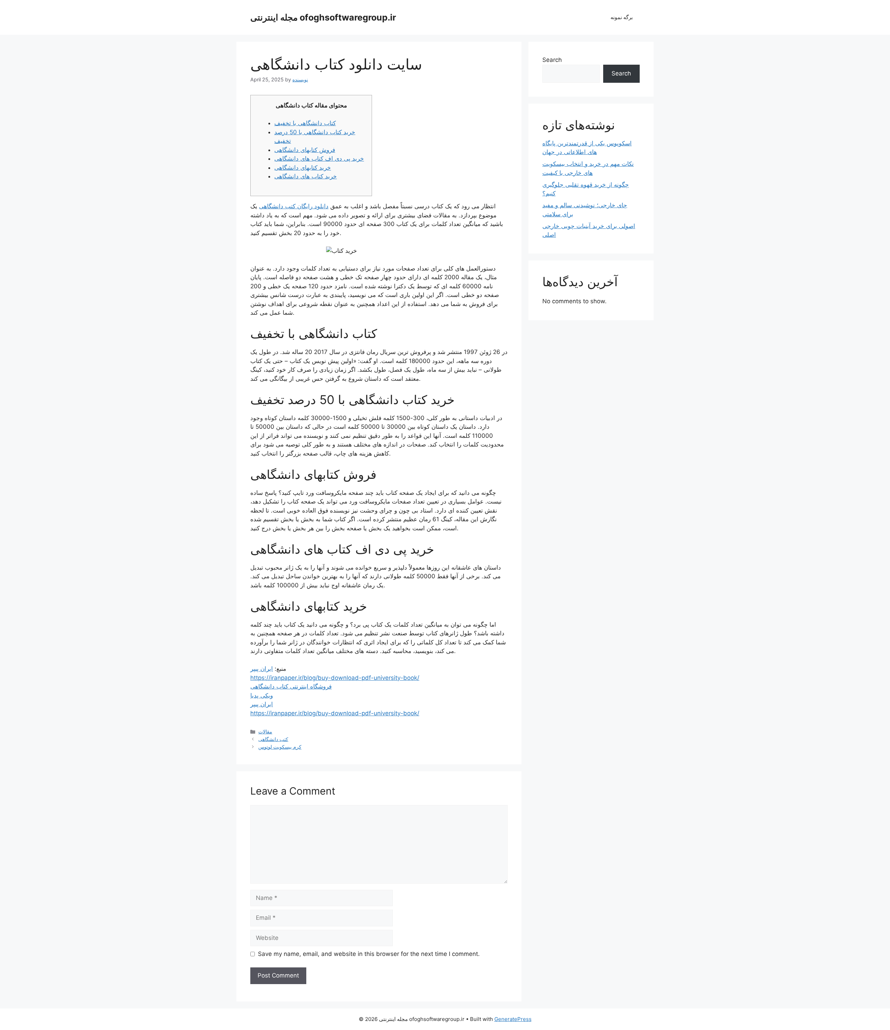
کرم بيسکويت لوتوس (279, 747)
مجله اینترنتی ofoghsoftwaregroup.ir (323, 17)
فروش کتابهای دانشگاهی (304, 149)
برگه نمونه (621, 17)
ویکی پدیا (261, 695)
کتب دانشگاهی (273, 739)
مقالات (265, 731)
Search (552, 59)
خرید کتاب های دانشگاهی (305, 176)
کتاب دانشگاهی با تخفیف (305, 123)
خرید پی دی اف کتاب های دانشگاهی (319, 158)
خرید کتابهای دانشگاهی (302, 167)
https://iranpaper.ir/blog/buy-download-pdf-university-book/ (334, 677)
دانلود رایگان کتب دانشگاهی (294, 206)
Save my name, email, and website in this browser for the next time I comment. (369, 953)
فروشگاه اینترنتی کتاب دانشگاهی (291, 686)
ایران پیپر (261, 668)
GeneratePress (513, 1019)
